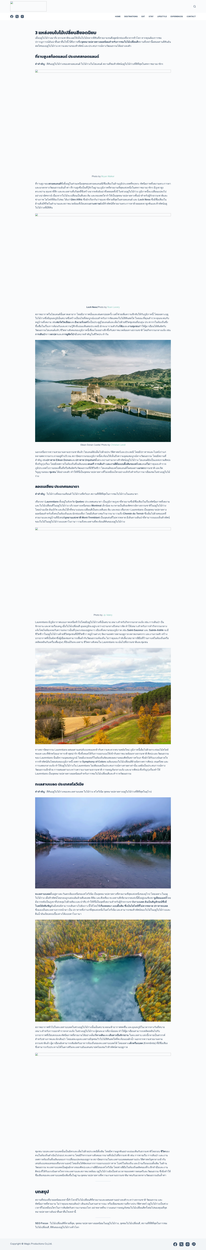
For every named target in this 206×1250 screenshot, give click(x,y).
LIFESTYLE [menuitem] (162, 16)
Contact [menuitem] (191, 16)
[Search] (194, 6)
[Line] (194, 1244)
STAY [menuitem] (151, 16)
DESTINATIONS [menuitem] (131, 16)
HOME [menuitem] (117, 16)
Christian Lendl (118, 444)
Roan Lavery (113, 307)
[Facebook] (11, 16)
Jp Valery (107, 615)
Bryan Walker (107, 176)
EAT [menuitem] (143, 16)
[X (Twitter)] (17, 16)
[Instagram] (22, 16)
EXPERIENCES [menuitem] (177, 16)
